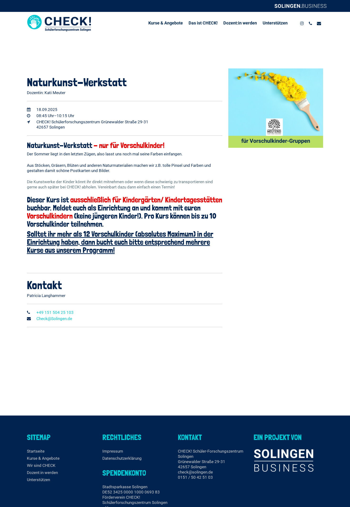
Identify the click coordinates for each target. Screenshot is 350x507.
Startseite (36, 451)
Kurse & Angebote (43, 458)
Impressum (112, 451)
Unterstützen (38, 479)
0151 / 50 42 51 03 (195, 477)
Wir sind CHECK (41, 465)
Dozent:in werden (42, 472)
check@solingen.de (195, 472)
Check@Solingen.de (54, 318)
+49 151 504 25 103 (55, 312)
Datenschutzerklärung (122, 458)
